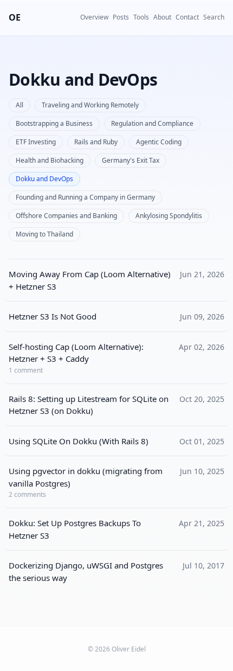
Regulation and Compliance (152, 123)
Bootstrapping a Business (54, 123)
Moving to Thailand (44, 234)
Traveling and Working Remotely (90, 105)
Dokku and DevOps (44, 178)
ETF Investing (36, 141)
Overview (94, 17)
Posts (121, 17)
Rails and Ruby (96, 141)
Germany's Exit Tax (130, 160)
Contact (187, 17)
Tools (141, 17)
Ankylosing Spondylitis (168, 215)
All (19, 105)
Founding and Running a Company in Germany (85, 197)
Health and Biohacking (49, 160)
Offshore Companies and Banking (66, 215)
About (162, 17)
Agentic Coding (159, 141)
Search (213, 17)
